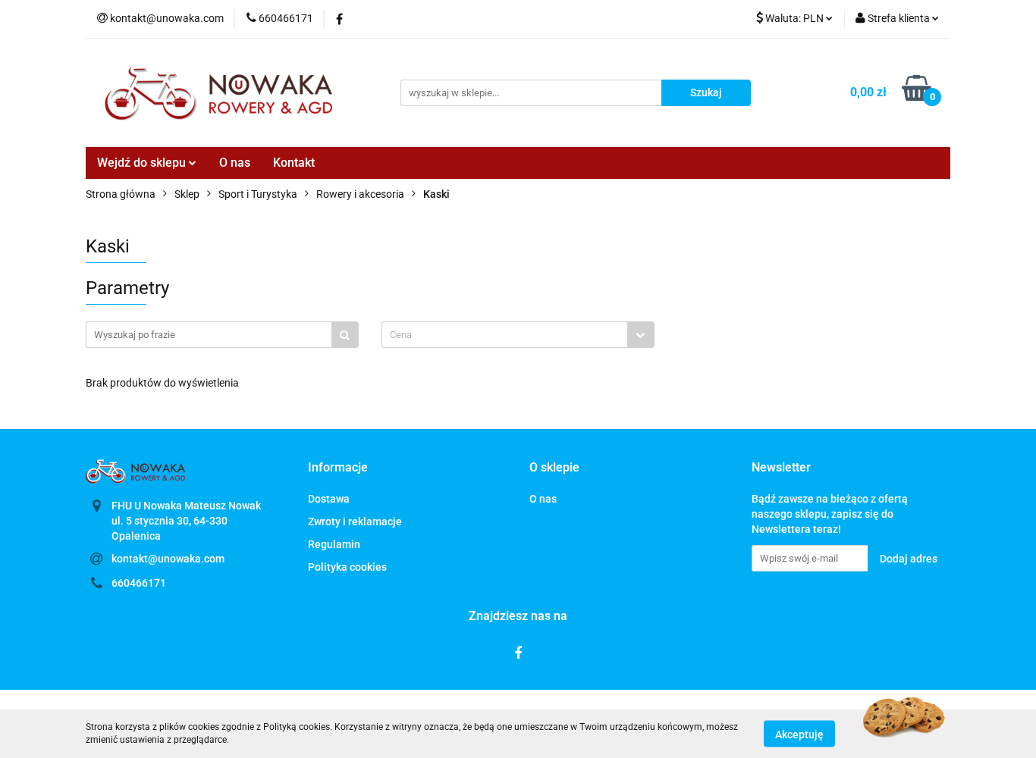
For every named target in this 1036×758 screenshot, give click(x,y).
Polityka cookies (347, 567)
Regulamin (334, 544)
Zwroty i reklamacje (355, 521)
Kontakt (294, 162)
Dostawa (329, 499)
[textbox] (505, 335)
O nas (234, 162)
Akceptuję (799, 734)
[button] (338, 468)
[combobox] (518, 334)
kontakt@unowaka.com (167, 559)
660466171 (138, 583)
